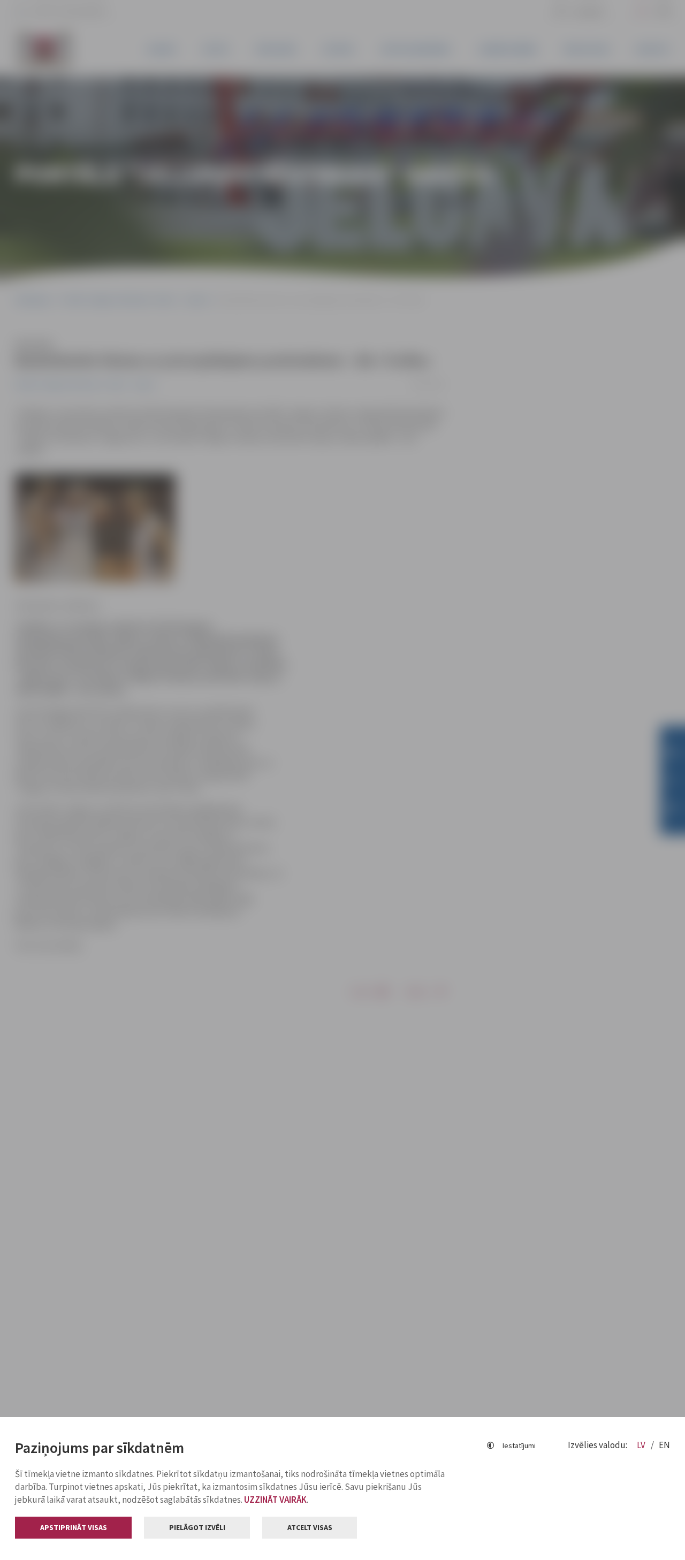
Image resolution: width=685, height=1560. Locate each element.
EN (664, 1445)
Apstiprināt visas (73, 1527)
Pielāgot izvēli (197, 1527)
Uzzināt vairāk (275, 1499)
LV (642, 1445)
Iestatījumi (519, 1445)
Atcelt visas (309, 1527)
